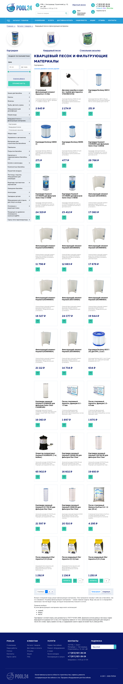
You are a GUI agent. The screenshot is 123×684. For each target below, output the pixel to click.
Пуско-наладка (53, 654)
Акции (92, 20)
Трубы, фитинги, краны (16, 105)
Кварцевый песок (52, 50)
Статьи (9, 651)
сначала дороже (53, 69)
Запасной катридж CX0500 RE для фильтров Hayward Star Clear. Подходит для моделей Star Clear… (72, 463)
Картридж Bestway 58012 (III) (99, 91)
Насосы (10, 97)
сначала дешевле (40, 69)
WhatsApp (110, 8)
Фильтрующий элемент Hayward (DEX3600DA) (72, 350)
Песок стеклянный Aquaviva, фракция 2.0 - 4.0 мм (98, 403)
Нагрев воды (12, 115)
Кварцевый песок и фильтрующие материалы (17, 120)
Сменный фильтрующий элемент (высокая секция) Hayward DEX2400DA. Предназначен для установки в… (97, 204)
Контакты (112, 20)
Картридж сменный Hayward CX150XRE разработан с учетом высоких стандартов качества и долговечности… (45, 204)
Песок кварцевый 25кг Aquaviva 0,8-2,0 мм (98, 558)
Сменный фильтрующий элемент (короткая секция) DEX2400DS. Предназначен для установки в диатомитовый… (45, 256)
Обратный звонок (79, 5)
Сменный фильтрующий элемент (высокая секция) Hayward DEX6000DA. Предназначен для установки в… (45, 360)
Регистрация (81, 13)
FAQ (28, 657)
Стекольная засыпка (90, 50)
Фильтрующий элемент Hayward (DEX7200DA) (72, 298)
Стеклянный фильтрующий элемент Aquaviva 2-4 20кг (45, 92)
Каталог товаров (33, 645)
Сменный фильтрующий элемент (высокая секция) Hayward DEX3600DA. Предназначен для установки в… (71, 360)
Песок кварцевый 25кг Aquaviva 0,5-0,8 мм (45, 558)
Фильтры (11, 101)
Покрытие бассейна (15, 151)
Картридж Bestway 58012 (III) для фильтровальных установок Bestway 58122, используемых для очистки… (99, 100)
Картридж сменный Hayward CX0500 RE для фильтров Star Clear (72, 455)
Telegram (99, 8)
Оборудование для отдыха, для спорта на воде (17, 201)
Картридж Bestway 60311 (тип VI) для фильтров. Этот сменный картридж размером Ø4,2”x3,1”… (99, 360)
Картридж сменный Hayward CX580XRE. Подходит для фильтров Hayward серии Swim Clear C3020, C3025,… (46, 412)
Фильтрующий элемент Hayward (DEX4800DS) (45, 298)
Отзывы (101, 20)
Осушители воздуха (14, 171)
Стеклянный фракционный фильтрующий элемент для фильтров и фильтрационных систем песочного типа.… (73, 412)
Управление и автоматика (17, 137)
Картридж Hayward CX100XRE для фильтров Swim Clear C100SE (72, 196)
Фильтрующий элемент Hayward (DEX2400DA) (98, 195)
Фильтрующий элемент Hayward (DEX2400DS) (45, 247)
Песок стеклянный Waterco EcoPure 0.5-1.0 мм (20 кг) (98, 507)
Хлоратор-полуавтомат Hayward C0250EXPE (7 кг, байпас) (46, 455)
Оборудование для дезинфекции (14, 110)
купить (67, 580)
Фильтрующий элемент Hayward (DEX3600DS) (72, 247)
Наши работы (81, 20)
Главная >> (11, 26)
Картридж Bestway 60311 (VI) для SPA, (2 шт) (99, 350)
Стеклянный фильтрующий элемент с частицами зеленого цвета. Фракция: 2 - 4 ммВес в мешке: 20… (46, 100)
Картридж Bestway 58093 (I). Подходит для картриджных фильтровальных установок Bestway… (44, 153)
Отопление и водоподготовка (13, 207)
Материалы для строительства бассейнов (17, 142)
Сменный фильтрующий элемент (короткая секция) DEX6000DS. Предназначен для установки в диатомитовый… (97, 256)
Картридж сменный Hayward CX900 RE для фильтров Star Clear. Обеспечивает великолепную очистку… (72, 516)
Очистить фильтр (19, 79)
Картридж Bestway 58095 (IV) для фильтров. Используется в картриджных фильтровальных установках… (71, 153)
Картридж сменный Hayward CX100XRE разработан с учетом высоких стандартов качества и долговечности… (71, 204)
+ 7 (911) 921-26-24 (103, 6)
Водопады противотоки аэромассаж (16, 183)
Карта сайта (11, 657)
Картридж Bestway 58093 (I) (46, 143)
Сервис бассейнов (54, 645)
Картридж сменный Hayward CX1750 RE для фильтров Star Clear (45, 507)
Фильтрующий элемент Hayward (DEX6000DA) (45, 350)
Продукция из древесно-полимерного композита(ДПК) (16, 214)
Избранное (80, 14)
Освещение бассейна (15, 188)
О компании (40, 20)
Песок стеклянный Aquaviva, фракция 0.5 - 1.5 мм (72, 403)
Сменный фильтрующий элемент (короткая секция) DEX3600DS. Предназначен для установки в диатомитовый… (71, 256)
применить (19, 83)
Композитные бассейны (16, 167)
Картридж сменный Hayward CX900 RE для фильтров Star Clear (71, 507)
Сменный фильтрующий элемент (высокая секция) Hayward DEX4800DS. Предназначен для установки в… (45, 308)
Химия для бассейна (15, 93)
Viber (104, 8)
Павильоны (12, 147)
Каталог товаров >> (25, 26)
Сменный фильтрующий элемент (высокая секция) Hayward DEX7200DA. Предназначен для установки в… (71, 308)
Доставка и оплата (65, 20)
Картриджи (12, 50)
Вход (79, 10)
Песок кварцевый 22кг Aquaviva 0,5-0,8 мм (71, 558)
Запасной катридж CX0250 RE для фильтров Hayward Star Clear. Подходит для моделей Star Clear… (46, 463)
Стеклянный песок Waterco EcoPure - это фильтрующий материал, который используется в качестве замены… (98, 516)
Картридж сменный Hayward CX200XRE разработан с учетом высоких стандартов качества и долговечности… (97, 153)
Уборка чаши (12, 133)
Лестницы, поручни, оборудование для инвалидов (15, 177)
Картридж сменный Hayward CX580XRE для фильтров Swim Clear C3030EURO (45, 404)
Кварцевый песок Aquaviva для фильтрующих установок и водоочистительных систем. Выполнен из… (45, 568)
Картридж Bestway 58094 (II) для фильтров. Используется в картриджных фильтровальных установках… (71, 101)
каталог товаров (20, 20)
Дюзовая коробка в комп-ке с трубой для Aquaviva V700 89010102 (73, 92)
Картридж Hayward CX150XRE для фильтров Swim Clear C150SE (46, 196)
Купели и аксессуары (15, 163)
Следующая (106, 592)
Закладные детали (14, 196)
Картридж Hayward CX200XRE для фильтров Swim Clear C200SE (98, 144)
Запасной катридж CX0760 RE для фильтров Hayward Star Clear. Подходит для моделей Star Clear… (98, 463)
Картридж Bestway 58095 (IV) (72, 143)
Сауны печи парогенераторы (18, 220)
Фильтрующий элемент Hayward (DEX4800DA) (98, 298)
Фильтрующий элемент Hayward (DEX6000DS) (98, 247)
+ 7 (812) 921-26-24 (103, 4)
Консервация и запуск (56, 657)
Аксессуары (12, 192)
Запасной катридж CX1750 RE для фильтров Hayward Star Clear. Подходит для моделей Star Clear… (46, 515)
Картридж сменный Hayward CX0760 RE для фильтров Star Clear (98, 455)
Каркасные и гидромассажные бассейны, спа (17, 157)
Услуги (51, 20)
